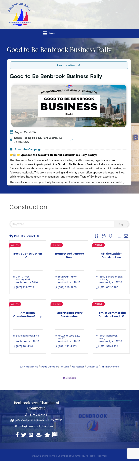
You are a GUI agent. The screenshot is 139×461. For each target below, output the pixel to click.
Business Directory (29, 366)
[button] (11, 236)
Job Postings (78, 366)
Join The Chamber (109, 366)
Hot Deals (64, 366)
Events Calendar (49, 366)
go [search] (122, 224)
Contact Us (92, 366)
